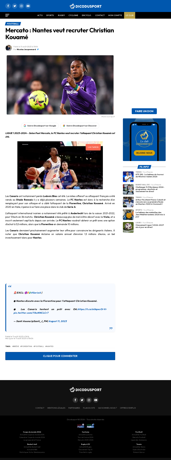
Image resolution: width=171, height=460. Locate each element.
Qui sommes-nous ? (107, 408)
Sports (50, 15)
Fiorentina (26, 346)
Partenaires (74, 408)
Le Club (130, 15)
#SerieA (36, 292)
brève (16, 346)
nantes (49, 346)
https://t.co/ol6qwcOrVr (91, 309)
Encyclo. (87, 15)
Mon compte (115, 15)
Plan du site (89, 408)
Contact (100, 15)
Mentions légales (56, 408)
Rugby (61, 15)
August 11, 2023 (58, 321)
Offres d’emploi (128, 408)
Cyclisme (73, 15)
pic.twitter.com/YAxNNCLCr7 (30, 312)
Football (39, 346)
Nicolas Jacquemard (26, 49)
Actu (40, 15)
